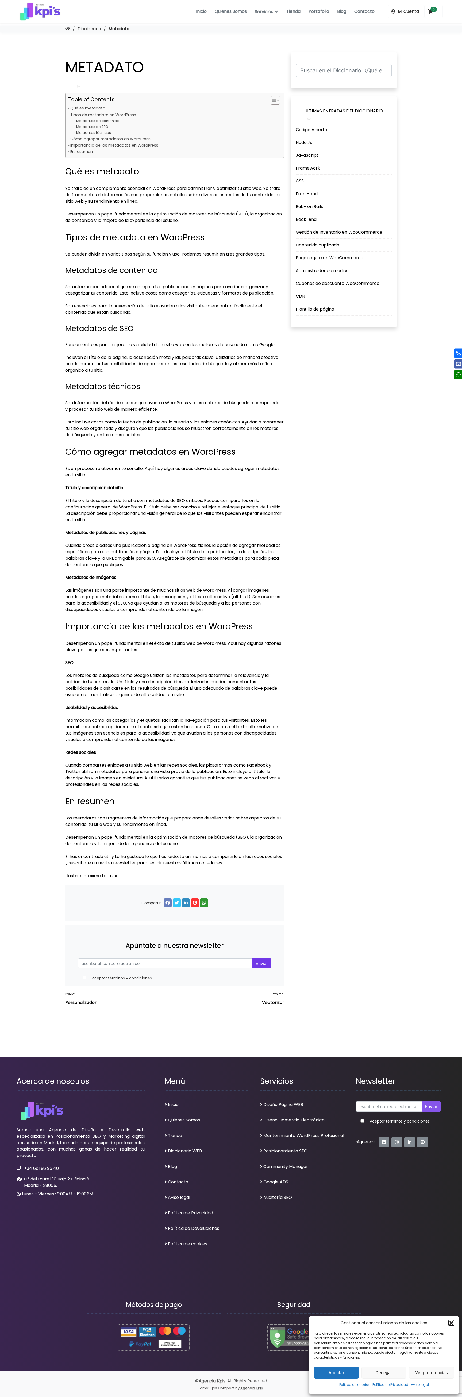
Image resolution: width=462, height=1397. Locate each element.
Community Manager (285, 1166)
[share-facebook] (168, 902)
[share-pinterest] (195, 902)
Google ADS (275, 1182)
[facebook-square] (384, 1142)
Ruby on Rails (309, 206)
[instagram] (396, 1142)
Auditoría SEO (277, 1197)
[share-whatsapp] (204, 902)
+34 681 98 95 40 (41, 1168)
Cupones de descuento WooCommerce (337, 283)
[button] (451, 1322)
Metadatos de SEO (92, 126)
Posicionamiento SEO (285, 1151)
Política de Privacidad (390, 1384)
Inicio (201, 11)
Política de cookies (354, 1384)
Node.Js (304, 142)
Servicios (264, 12)
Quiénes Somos (231, 11)
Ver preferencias (431, 1372)
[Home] (67, 29)
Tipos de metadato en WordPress (103, 114)
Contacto (364, 11)
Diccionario (89, 29)
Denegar (384, 1372)
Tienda (293, 11)
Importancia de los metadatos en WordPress (114, 145)
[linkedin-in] (409, 1142)
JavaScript (307, 155)
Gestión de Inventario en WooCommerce (339, 232)
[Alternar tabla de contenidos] (273, 100)
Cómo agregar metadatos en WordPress (110, 139)
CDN (300, 296)
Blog (341, 11)
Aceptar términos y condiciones (122, 978)
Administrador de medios (322, 270)
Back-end (306, 219)
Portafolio (319, 11)
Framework (308, 168)
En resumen (81, 151)
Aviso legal (420, 1384)
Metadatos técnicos (93, 132)
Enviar (262, 963)
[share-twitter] (177, 902)
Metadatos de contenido (98, 120)
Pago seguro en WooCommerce (329, 257)
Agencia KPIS (251, 1388)
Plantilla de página (315, 309)
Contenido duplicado (317, 245)
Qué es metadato (87, 108)
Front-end (307, 193)
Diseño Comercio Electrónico (294, 1120)
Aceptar (336, 1372)
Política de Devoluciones (193, 1228)
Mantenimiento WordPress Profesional (303, 1135)
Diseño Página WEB (283, 1104)
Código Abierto (311, 129)
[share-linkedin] (186, 902)
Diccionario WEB (185, 1151)
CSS (300, 181)
